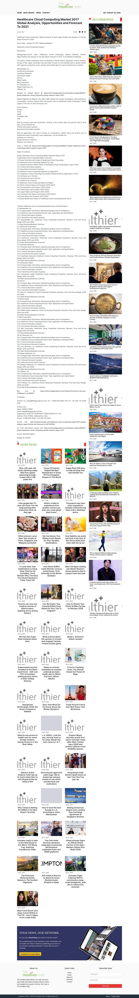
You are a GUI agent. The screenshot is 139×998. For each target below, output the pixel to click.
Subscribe (105, 986)
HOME (19, 13)
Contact (69, 982)
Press (69, 975)
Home (70, 973)
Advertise (69, 979)
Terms (108, 996)
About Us (69, 977)
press (38, 13)
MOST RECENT (29, 13)
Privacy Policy (116, 996)
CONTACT (46, 13)
